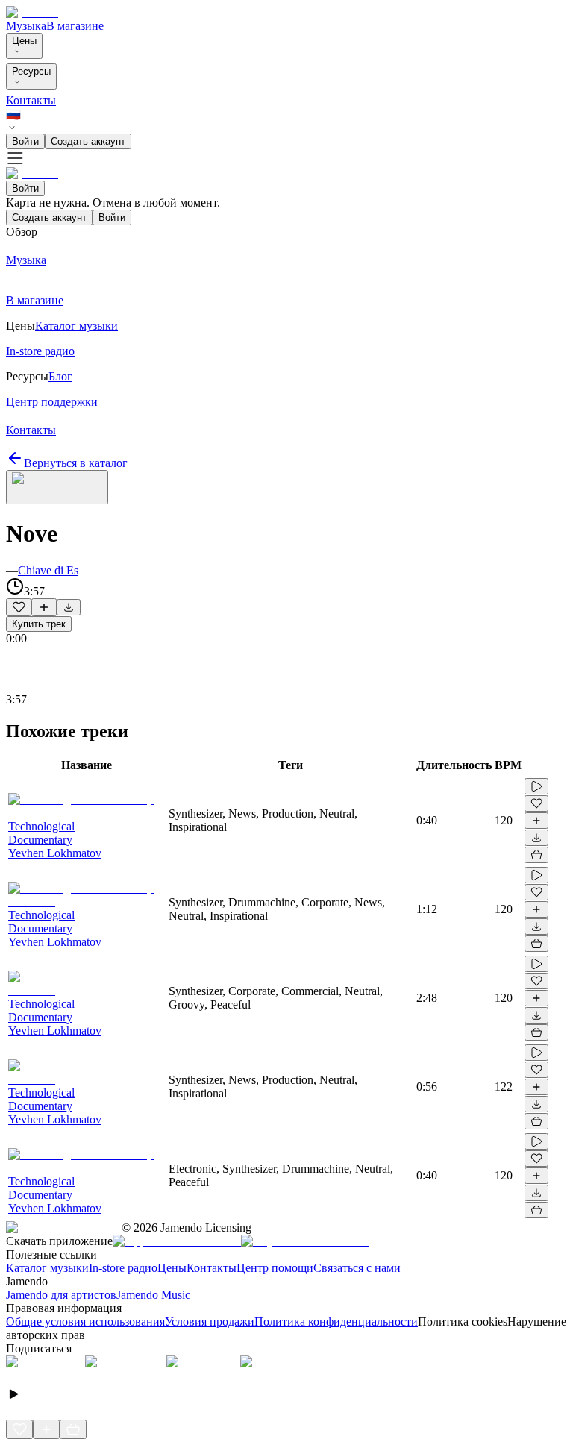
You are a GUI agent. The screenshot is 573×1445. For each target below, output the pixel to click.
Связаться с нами (357, 1267)
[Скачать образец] (69, 607)
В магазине (75, 25)
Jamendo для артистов (61, 1294)
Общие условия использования (85, 1321)
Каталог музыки (47, 1267)
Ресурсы (31, 71)
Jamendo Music (153, 1294)
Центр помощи (275, 1267)
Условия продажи (209, 1321)
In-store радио (123, 1267)
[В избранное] (18, 607)
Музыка (26, 25)
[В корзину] (536, 855)
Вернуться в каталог (76, 463)
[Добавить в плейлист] (44, 607)
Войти (25, 141)
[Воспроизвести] (536, 786)
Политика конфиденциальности (336, 1321)
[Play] (57, 487)
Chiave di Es (48, 570)
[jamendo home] (32, 12)
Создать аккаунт (88, 141)
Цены (24, 40)
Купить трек (39, 624)
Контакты (31, 100)
